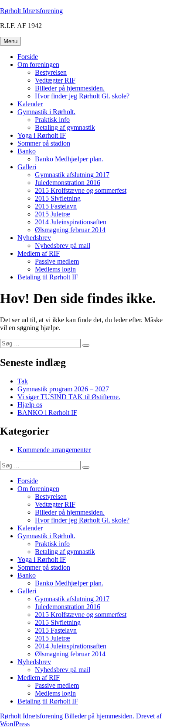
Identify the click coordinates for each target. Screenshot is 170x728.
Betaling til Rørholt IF (47, 277)
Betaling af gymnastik (65, 127)
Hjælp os (29, 404)
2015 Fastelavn (56, 206)
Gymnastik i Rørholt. (46, 111)
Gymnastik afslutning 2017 (72, 174)
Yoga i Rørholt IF (41, 135)
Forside (27, 56)
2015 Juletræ (52, 214)
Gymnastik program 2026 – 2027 (63, 389)
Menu (10, 41)
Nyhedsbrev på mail (62, 245)
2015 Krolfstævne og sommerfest (80, 190)
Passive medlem (57, 261)
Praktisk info (52, 119)
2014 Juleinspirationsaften (70, 222)
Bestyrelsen (51, 72)
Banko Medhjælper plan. (69, 159)
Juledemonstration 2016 (67, 182)
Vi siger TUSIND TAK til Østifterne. (68, 397)
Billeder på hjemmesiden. (70, 88)
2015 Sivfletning (58, 198)
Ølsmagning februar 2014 (70, 229)
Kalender (30, 104)
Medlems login (55, 269)
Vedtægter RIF (55, 80)
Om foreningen (38, 64)
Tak (22, 381)
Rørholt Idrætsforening (31, 10)
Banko (26, 151)
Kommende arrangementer (54, 449)
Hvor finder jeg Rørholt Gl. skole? (82, 96)
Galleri (26, 167)
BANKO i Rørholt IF (47, 412)
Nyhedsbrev (34, 237)
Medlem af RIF (38, 253)
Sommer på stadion (43, 143)
